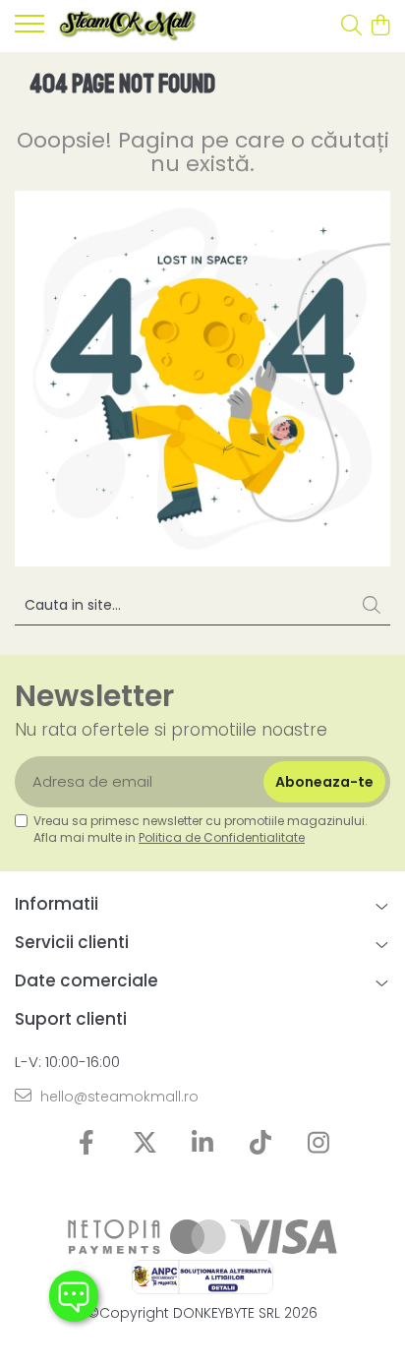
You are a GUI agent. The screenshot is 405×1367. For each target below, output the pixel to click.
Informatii (56, 904)
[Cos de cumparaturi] (380, 26)
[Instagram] (319, 1143)
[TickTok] (261, 1143)
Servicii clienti (72, 942)
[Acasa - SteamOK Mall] (128, 26)
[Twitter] (145, 1143)
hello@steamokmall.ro (117, 1096)
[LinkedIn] (203, 1143)
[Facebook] (87, 1143)
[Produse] (29, 29)
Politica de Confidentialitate (222, 837)
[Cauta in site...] (351, 26)
